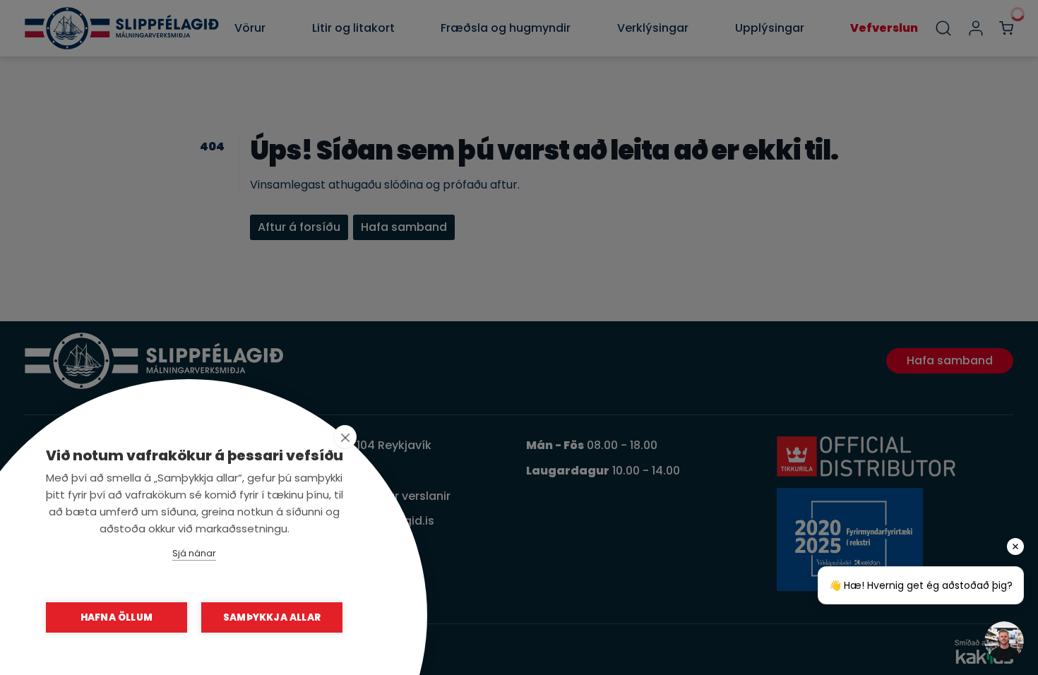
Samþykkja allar (272, 617)
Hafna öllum (116, 617)
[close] (345, 437)
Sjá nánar (194, 553)
